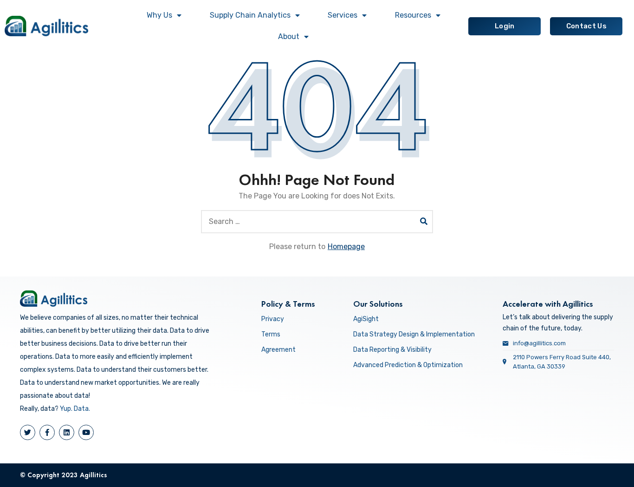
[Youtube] (86, 432)
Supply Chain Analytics (250, 15)
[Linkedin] (66, 432)
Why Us (159, 15)
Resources (413, 15)
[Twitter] (27, 432)
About (288, 36)
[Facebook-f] (47, 432)
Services (342, 15)
